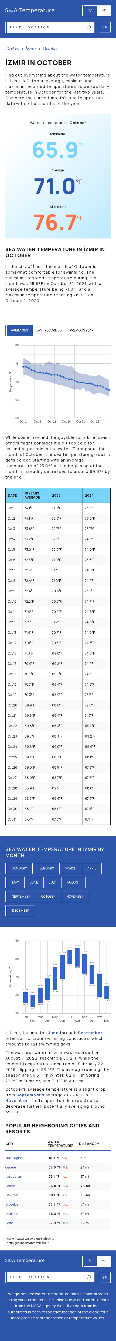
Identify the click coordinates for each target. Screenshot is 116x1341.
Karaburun (13, 1176)
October (50, 49)
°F (103, 10)
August (73, 882)
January (19, 868)
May (15, 882)
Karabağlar (13, 1158)
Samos (10, 1186)
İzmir (30, 49)
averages (19, 330)
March (71, 868)
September (21, 896)
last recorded (49, 330)
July (52, 882)
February (46, 868)
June (34, 882)
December (20, 910)
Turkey (12, 49)
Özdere (10, 1167)
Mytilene (11, 1213)
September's (30, 1094)
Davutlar (12, 1195)
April (91, 868)
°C (90, 10)
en (105, 1277)
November (75, 896)
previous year (82, 330)
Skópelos (11, 1204)
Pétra (9, 1223)
